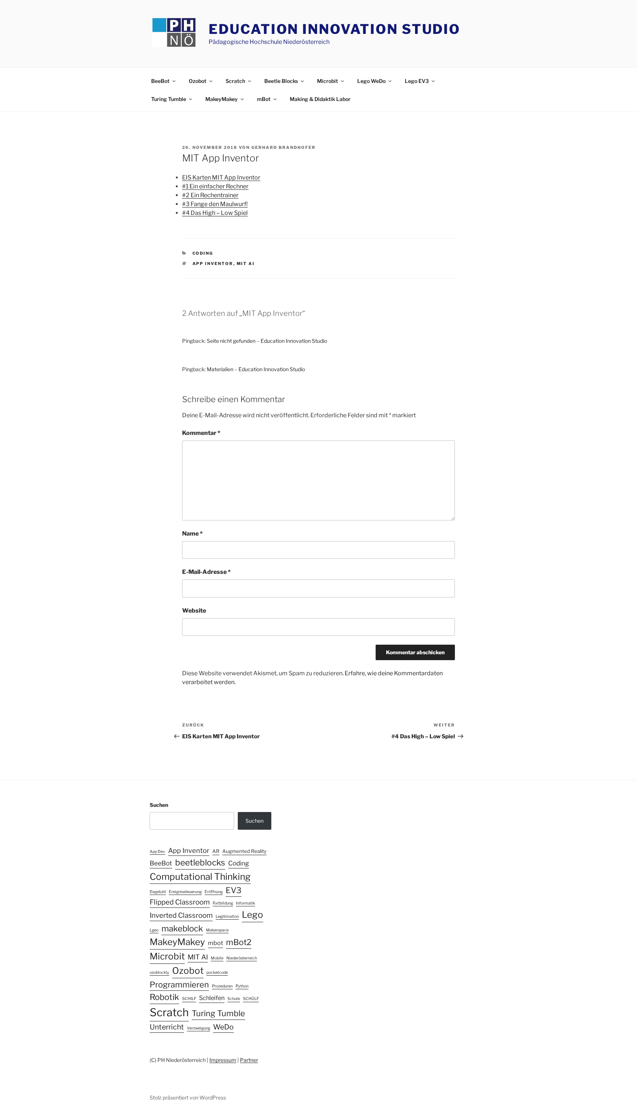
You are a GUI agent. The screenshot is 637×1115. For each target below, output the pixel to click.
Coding (202, 253)
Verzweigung (198, 1028)
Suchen (159, 805)
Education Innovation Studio (334, 29)
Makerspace (217, 930)
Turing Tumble (168, 99)
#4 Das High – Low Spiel (215, 212)
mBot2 (238, 942)
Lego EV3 (417, 81)
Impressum (222, 1060)
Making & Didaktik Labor (320, 99)
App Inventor (212, 263)
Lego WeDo (371, 81)
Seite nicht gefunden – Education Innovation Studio (267, 341)
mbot (215, 943)
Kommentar (201, 432)
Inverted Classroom (181, 915)
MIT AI (246, 263)
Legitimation (227, 916)
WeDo (223, 1026)
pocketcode (217, 972)
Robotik (164, 997)
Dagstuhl (158, 891)
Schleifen (211, 997)
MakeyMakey (221, 99)
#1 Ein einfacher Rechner (215, 186)
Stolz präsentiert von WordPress (188, 1097)
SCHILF (189, 998)
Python (242, 986)
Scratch (235, 81)
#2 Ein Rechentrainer (210, 195)
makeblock (182, 928)
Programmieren (179, 984)
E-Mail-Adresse (206, 571)
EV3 (233, 890)
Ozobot (197, 81)
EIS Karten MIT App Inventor (221, 177)
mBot (264, 99)
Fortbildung (223, 903)
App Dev (157, 851)
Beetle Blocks (281, 81)
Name (192, 533)
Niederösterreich (241, 958)
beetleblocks (200, 862)
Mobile (217, 958)
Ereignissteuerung (185, 891)
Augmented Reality (244, 851)
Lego (252, 914)
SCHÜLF (251, 998)
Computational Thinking (200, 876)
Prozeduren (222, 986)
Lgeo (154, 930)
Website (194, 610)
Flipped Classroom (180, 902)
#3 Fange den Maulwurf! (215, 204)
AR (215, 851)
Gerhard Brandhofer (283, 147)
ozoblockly (159, 972)
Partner (249, 1060)
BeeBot (160, 81)
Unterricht (167, 1026)
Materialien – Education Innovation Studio (256, 369)
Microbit (327, 81)
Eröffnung (214, 891)
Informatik (245, 903)
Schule (233, 998)
